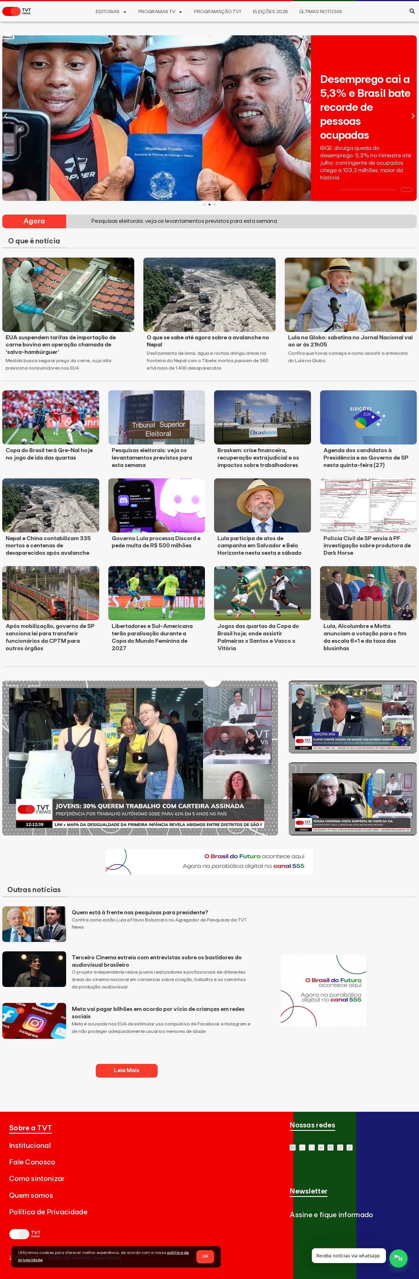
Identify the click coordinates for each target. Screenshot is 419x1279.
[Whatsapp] (302, 1148)
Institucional (30, 1145)
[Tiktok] (340, 1148)
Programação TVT (217, 11)
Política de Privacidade (48, 1212)
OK (205, 1256)
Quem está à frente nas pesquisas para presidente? (140, 912)
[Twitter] (321, 1148)
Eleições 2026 (270, 11)
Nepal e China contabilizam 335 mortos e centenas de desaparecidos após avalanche (48, 546)
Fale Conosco (32, 1162)
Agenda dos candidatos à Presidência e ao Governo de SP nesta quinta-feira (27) (366, 458)
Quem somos (31, 1195)
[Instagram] (312, 1148)
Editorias (107, 11)
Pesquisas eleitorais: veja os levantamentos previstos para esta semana (152, 458)
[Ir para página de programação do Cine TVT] (209, 873)
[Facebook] (330, 1148)
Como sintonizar (37, 1178)
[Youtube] (293, 1148)
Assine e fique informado (331, 1215)
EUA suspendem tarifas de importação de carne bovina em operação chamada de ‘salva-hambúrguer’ (61, 345)
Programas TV (157, 11)
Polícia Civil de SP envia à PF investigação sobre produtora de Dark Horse (367, 546)
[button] (412, 11)
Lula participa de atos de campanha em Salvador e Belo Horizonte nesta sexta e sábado (259, 546)
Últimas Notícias (321, 11)
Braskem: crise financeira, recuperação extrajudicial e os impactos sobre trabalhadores (258, 458)
